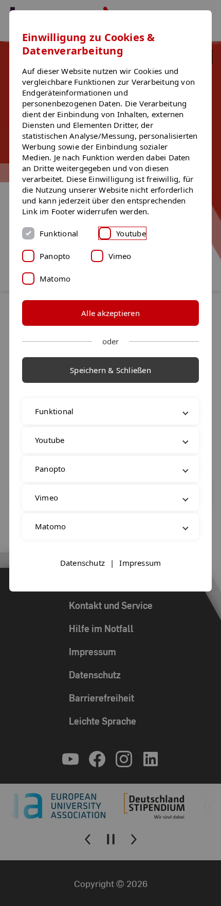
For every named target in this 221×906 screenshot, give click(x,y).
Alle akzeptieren (110, 313)
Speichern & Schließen (110, 370)
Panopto (55, 256)
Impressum (140, 584)
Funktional (59, 233)
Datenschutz (82, 584)
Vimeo (120, 256)
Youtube (131, 233)
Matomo (55, 278)
